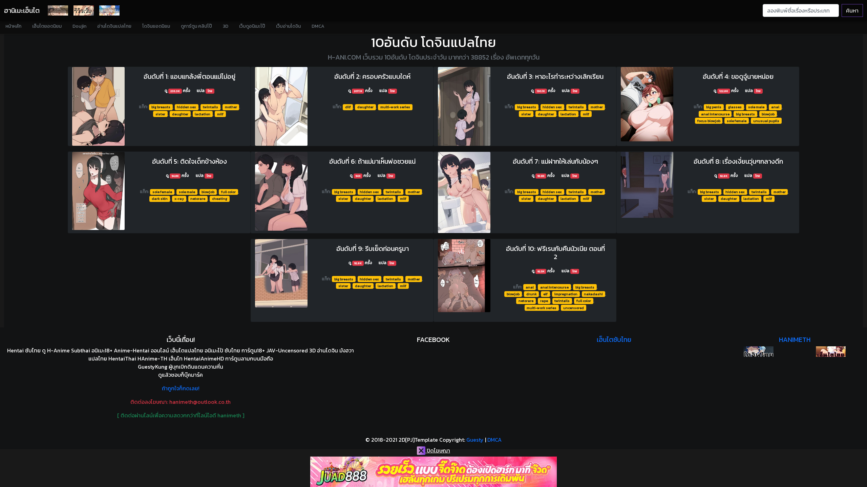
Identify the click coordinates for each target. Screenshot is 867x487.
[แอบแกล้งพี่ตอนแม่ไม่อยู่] (98, 106)
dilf (348, 107)
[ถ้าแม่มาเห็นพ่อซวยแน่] (281, 191)
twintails (210, 107)
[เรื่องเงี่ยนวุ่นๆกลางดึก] (647, 185)
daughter (180, 114)
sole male (756, 107)
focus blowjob (708, 120)
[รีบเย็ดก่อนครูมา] (281, 273)
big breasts (160, 107)
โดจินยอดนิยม (156, 26)
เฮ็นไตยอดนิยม (47, 26)
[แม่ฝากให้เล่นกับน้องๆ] (464, 192)
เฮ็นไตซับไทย (614, 339)
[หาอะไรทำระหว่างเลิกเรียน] (464, 106)
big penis (713, 107)
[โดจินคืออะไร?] (84, 10)
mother (231, 107)
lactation (202, 114)
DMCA (318, 26)
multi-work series (395, 107)
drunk (531, 294)
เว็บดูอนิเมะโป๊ (252, 26)
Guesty (475, 440)
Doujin (79, 26)
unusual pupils (766, 120)
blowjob (768, 114)
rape (544, 300)
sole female (736, 120)
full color (228, 191)
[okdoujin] (758, 351)
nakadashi (593, 294)
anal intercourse (715, 114)
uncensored (573, 307)
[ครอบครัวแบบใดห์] (281, 106)
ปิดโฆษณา (437, 450)
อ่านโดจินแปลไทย (114, 26)
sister (160, 114)
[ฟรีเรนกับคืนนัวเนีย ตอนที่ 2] (464, 275)
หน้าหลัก (13, 26)
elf (545, 294)
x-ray (179, 198)
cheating (219, 198)
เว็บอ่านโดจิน (288, 26)
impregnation (565, 294)
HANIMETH (794, 339)
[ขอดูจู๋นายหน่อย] (647, 104)
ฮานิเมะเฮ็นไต (22, 10)
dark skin (160, 198)
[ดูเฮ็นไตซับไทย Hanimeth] (831, 351)
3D (225, 26)
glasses (735, 107)
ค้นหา (852, 10)
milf (220, 114)
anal (775, 107)
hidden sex (186, 107)
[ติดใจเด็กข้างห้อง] (98, 191)
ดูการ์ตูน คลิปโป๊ (196, 26)
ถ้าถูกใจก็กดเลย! (180, 388)
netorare (197, 198)
